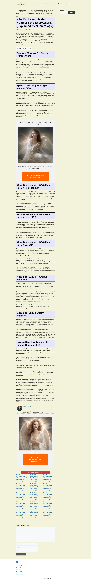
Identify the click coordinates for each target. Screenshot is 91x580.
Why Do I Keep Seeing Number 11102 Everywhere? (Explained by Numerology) (35, 496)
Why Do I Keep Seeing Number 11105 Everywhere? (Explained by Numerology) (21, 487)
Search (62, 10)
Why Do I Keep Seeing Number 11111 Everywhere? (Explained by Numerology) (35, 478)
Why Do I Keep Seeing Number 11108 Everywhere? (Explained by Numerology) (48, 487)
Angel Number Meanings (44, 3)
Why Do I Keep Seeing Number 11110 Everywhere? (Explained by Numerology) (21, 478)
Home (36, 3)
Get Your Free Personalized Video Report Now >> (35, 176)
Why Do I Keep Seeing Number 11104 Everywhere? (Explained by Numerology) (21, 505)
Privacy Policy (20, 573)
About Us (18, 567)
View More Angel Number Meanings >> (35, 472)
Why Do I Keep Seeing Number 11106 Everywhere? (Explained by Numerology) (35, 487)
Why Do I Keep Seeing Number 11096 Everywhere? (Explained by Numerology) (35, 505)
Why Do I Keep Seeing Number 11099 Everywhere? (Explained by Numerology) (48, 514)
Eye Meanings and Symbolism (67, 3)
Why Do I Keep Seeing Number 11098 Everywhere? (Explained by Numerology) (35, 514)
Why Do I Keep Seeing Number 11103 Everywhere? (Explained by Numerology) (48, 496)
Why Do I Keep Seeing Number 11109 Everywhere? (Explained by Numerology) (48, 478)
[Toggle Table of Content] (29, 48)
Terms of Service (20, 571)
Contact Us (19, 565)
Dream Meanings (55, 3)
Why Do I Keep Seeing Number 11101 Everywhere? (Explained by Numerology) (48, 505)
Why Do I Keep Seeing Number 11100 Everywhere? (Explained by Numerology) (21, 514)
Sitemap (18, 569)
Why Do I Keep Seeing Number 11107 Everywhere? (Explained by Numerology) (21, 496)
